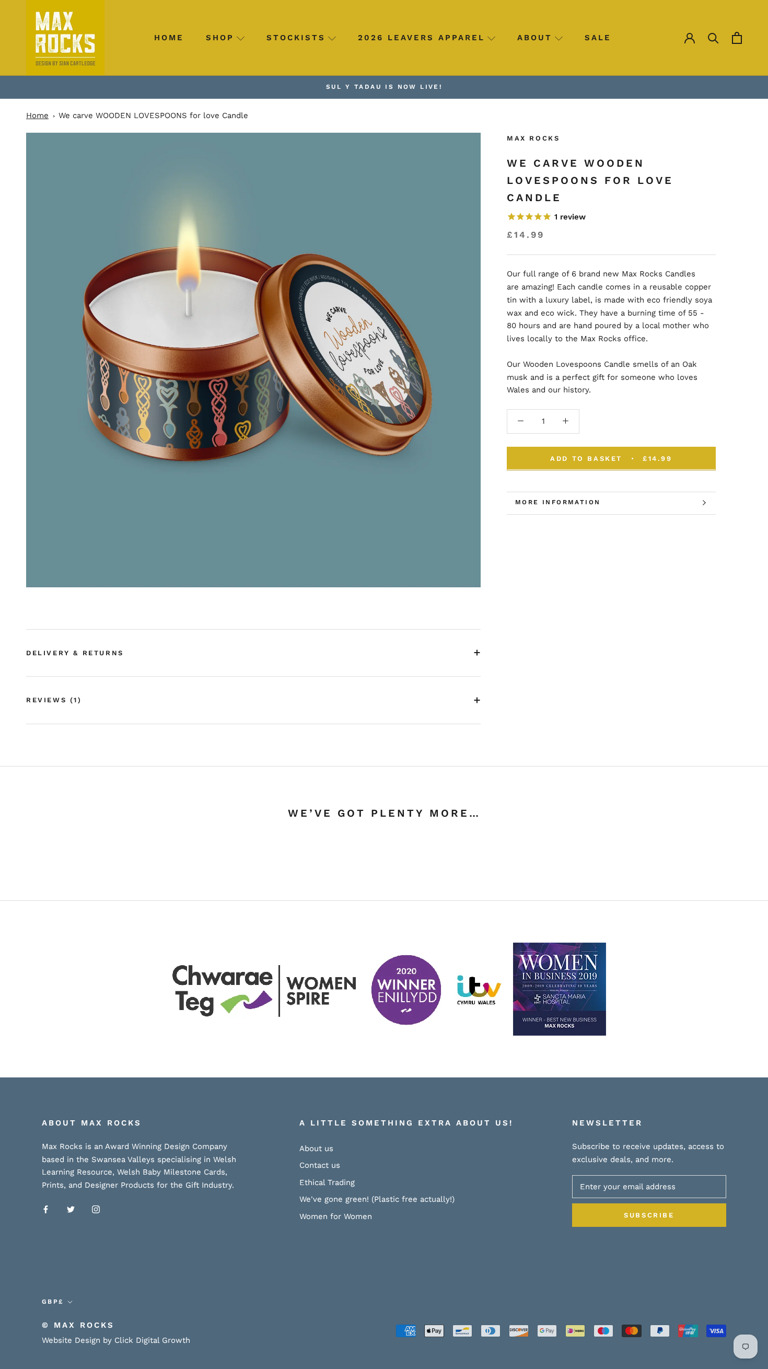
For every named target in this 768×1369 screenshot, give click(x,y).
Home (169, 37)
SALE (598, 37)
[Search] (713, 38)
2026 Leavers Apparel (421, 37)
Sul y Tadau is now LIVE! (384, 86)
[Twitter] (71, 1208)
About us (316, 1148)
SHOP (220, 37)
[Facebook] (46, 1208)
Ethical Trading (327, 1182)
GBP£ (53, 1301)
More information (557, 502)
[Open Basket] (737, 38)
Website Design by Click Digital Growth (116, 1340)
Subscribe (649, 1215)
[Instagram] (96, 1208)
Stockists (295, 37)
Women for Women (335, 1216)
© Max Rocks (78, 1325)
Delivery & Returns (75, 653)
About (534, 37)
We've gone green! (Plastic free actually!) (377, 1199)
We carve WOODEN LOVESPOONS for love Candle (153, 115)
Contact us (319, 1165)
